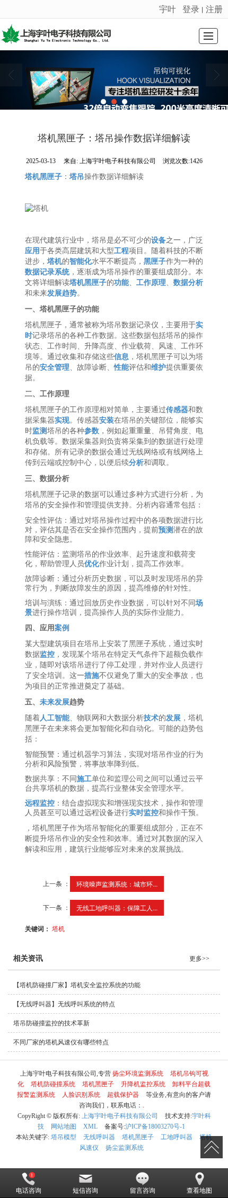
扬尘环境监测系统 (137, 1073)
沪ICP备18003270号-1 (155, 1126)
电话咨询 (28, 1190)
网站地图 (63, 1126)
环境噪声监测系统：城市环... (116, 883)
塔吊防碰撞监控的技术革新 (51, 1023)
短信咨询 (85, 1190)
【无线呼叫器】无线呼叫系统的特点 (64, 1004)
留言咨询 (142, 1190)
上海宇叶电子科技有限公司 (120, 1116)
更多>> (199, 958)
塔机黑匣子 (98, 1084)
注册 (214, 9)
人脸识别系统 (81, 1094)
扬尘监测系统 (125, 1147)
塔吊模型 (63, 1137)
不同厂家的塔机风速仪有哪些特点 (61, 1042)
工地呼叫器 (176, 1137)
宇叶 (167, 9)
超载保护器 (123, 1094)
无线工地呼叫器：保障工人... (116, 907)
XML (90, 1126)
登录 (190, 9)
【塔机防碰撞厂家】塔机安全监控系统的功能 (77, 985)
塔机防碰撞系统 (53, 1084)
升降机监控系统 (143, 1084)
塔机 (58, 928)
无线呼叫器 (99, 1137)
